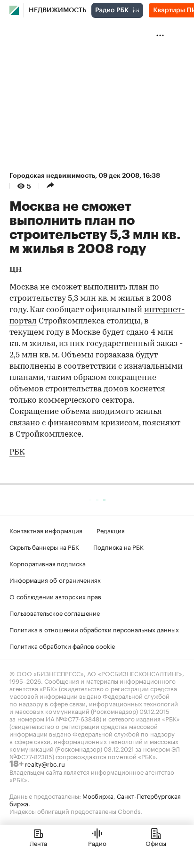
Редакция (111, 530)
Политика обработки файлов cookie (62, 645)
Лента (38, 842)
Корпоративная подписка (47, 563)
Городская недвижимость (52, 175)
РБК (17, 452)
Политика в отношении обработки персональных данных (94, 629)
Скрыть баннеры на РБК (44, 546)
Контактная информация (45, 530)
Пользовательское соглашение (54, 612)
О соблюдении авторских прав (55, 596)
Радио (97, 842)
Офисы (156, 842)
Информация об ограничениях (55, 579)
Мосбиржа (97, 795)
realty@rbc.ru (45, 763)
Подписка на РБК (118, 546)
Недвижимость (58, 10)
